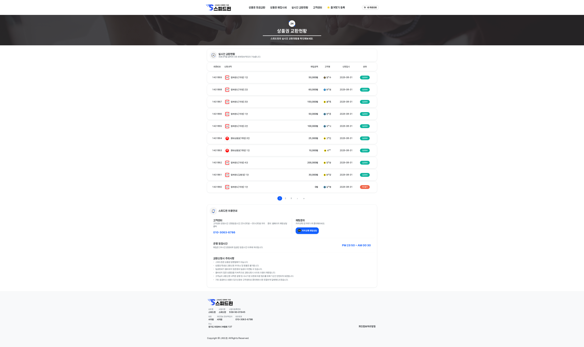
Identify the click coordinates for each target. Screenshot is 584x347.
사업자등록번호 (235, 309)
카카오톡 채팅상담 (309, 231)
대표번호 (238, 316)
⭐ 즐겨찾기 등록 (336, 7)
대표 (210, 316)
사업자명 (222, 309)
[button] (292, 55)
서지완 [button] (211, 319)
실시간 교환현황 (300, 7)
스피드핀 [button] (212, 312)
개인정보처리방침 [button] (367, 326)
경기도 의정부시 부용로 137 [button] (220, 327)
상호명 (210, 309)
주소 (210, 324)
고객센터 (317, 7)
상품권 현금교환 (257, 7)
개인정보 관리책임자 (224, 316)
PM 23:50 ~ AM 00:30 (356, 245)
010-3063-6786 (224, 232)
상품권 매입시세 (278, 7)
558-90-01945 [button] (237, 312)
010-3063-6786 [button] (244, 319)
